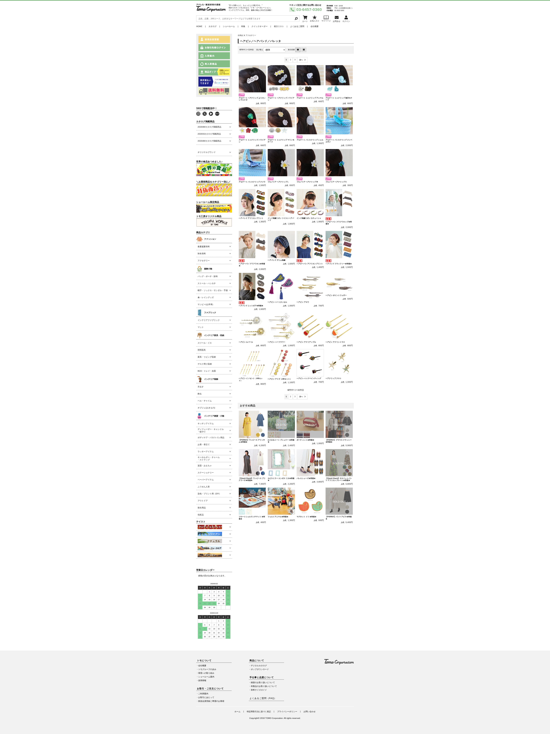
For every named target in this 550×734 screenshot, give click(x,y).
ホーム (237, 711)
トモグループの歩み (207, 669)
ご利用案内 (203, 693)
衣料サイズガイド (259, 690)
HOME (199, 26)
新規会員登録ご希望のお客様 (211, 701)
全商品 (240, 35)
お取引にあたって (206, 697)
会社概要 (315, 26)
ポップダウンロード (260, 669)
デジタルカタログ (259, 665)
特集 (243, 26)
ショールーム (229, 26)
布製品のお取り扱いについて (264, 686)
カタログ (213, 26)
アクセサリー (251, 35)
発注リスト (279, 26)
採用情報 (202, 680)
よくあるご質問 (297, 26)
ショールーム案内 (206, 677)
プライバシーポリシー (287, 711)
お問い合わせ (310, 711)
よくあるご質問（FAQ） (263, 698)
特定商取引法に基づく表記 (259, 711)
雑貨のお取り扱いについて (263, 682)
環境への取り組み (206, 673)
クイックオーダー (260, 26)
